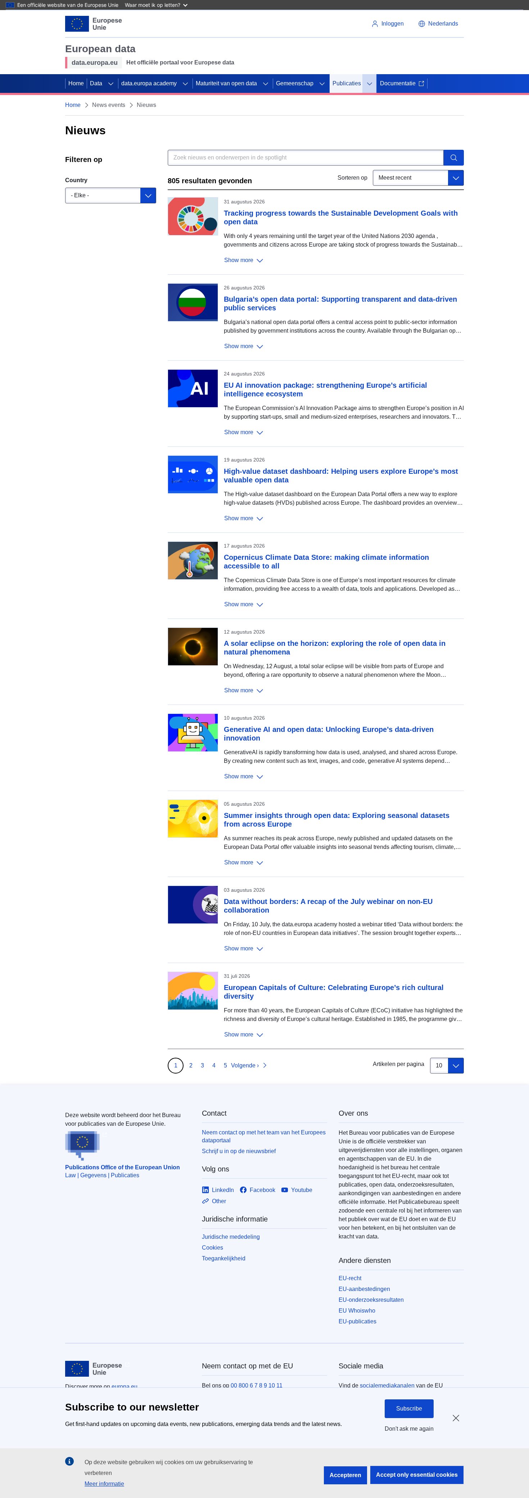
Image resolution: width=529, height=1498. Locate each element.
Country (76, 180)
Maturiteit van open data (226, 83)
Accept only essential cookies (417, 1475)
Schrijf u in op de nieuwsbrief (239, 1151)
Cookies (212, 1248)
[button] (438, 24)
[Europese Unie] (93, 24)
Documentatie (398, 83)
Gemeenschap (294, 83)
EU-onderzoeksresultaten (371, 1300)
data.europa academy (149, 83)
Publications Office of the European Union (122, 1167)
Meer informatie (104, 1484)
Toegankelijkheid (223, 1258)
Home (76, 83)
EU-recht (350, 1278)
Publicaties (347, 83)
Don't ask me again (409, 1429)
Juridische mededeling (231, 1237)
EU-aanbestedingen (364, 1289)
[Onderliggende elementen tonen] (111, 83)
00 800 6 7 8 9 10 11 (256, 1385)
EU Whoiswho (357, 1311)
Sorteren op (352, 178)
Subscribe (409, 1408)
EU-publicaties (357, 1321)
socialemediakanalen (387, 1385)
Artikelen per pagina (398, 1064)
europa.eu (124, 1387)
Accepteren (345, 1475)
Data (96, 83)
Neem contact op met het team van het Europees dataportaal (264, 1136)
